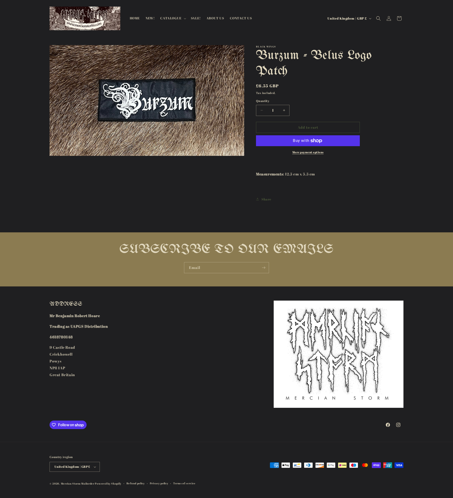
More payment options (308, 152)
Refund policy (135, 483)
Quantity (262, 101)
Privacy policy (159, 483)
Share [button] (266, 199)
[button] (172, 18)
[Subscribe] (263, 267)
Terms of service (184, 483)
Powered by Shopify (108, 483)
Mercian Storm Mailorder (77, 483)
